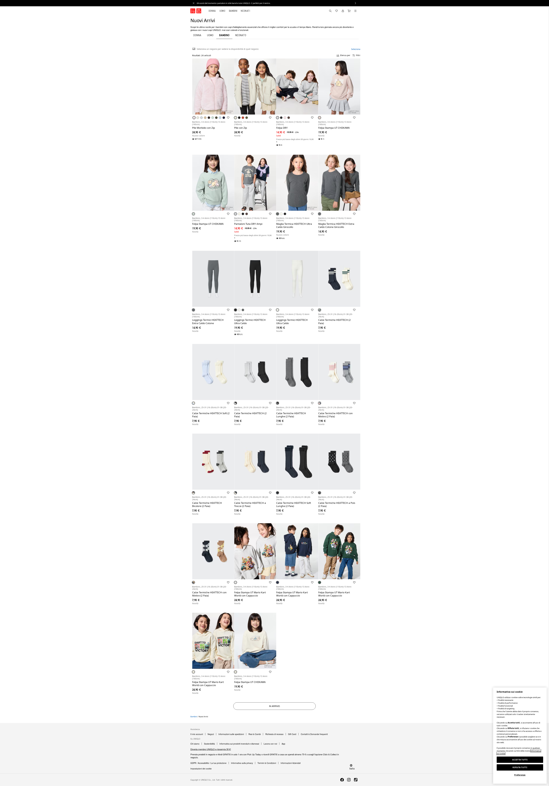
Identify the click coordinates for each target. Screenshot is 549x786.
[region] (520, 735)
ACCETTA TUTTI (520, 759)
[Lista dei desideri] (336, 11)
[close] (193, 3)
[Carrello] (349, 11)
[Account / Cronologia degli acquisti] (343, 11)
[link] (278, 3)
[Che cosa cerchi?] (330, 11)
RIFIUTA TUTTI (520, 767)
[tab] (212, 11)
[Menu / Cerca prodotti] (355, 11)
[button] (213, 86)
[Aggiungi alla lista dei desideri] (228, 118)
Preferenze (520, 775)
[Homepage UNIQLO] (195, 11)
